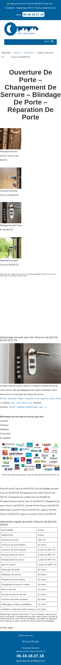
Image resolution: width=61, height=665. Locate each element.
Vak (13, 403)
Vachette (12, 398)
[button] (47, 42)
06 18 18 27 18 (33, 14)
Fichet (3, 398)
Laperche (44, 398)
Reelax (34, 407)
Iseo (18, 403)
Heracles (29, 398)
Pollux (21, 398)
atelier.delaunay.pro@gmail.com (30, 661)
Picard (12, 407)
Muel (52, 398)
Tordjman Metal (24, 407)
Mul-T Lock (27, 403)
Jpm (41, 407)
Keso (37, 398)
